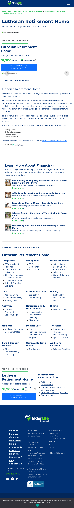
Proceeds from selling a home (54, 392)
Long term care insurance (53, 387)
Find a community (14, 11)
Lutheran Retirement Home (54, 140)
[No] (72, 503)
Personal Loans (48, 395)
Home (4, 11)
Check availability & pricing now (19, 67)
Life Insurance (47, 390)
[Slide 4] (40, 72)
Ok (38, 505)
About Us (14, 450)
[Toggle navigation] (68, 4)
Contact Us (15, 463)
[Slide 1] (30, 72)
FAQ (11, 460)
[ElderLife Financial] (15, 4)
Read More (17, 188)
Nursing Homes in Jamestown (55, 11)
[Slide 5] (43, 72)
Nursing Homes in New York (32, 11)
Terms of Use (53, 436)
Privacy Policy (53, 433)
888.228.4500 (13, 473)
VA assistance (47, 384)
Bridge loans (46, 382)
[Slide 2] (33, 72)
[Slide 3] (37, 72)
